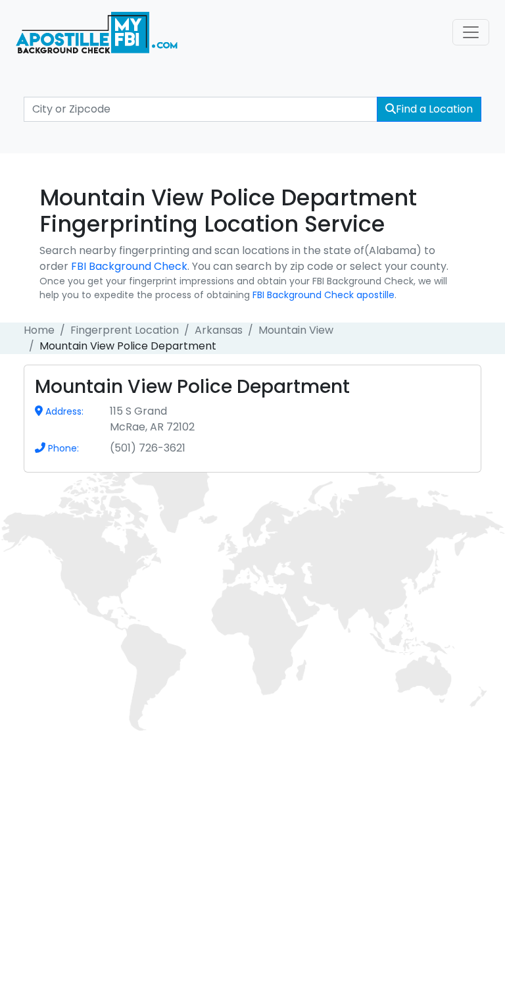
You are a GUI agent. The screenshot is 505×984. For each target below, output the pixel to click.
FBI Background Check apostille (323, 294)
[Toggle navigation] (470, 32)
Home (39, 330)
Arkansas (219, 330)
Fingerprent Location (124, 330)
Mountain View (295, 330)
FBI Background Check (129, 266)
